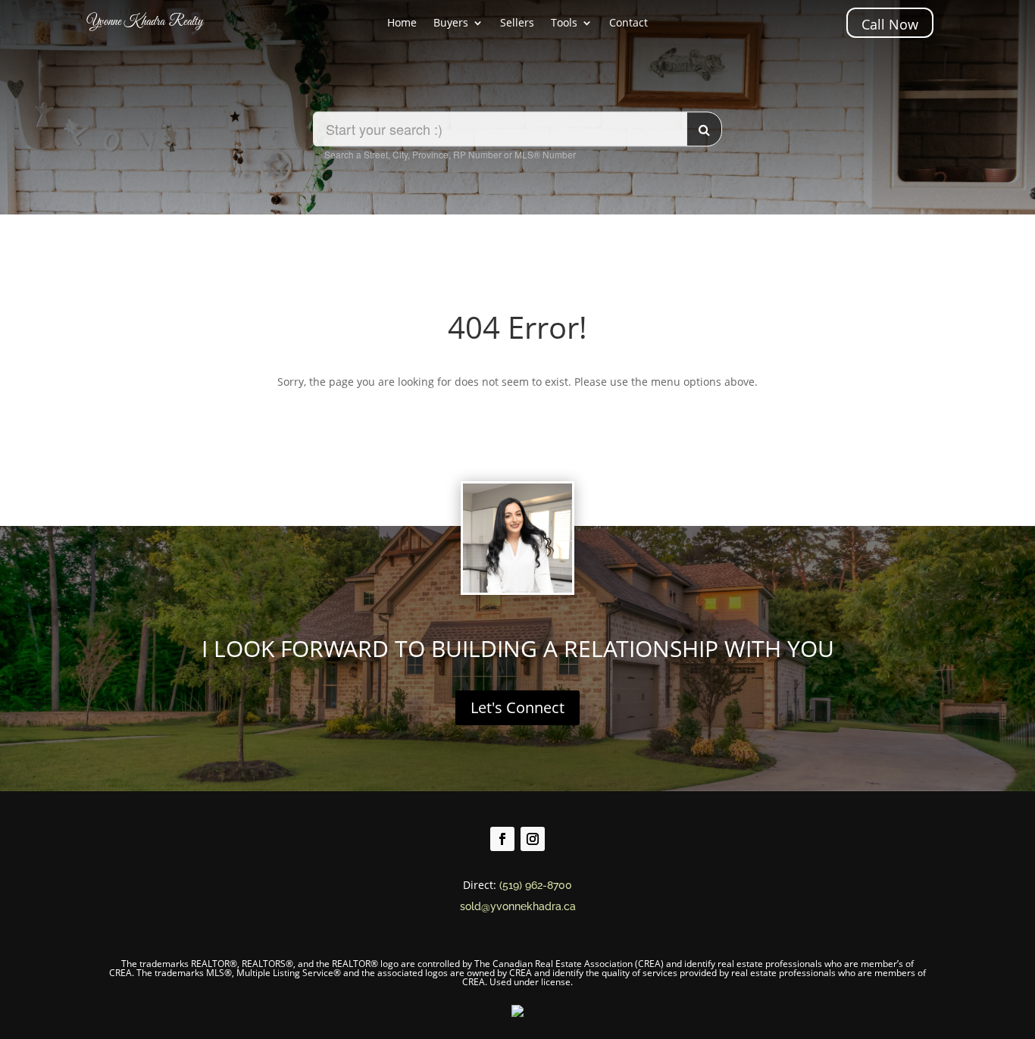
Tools (564, 23)
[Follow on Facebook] (502, 839)
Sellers (517, 23)
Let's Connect (517, 707)
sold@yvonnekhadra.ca (518, 906)
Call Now (889, 24)
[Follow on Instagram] (533, 839)
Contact (628, 23)
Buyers (450, 23)
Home (402, 23)
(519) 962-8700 (535, 885)
